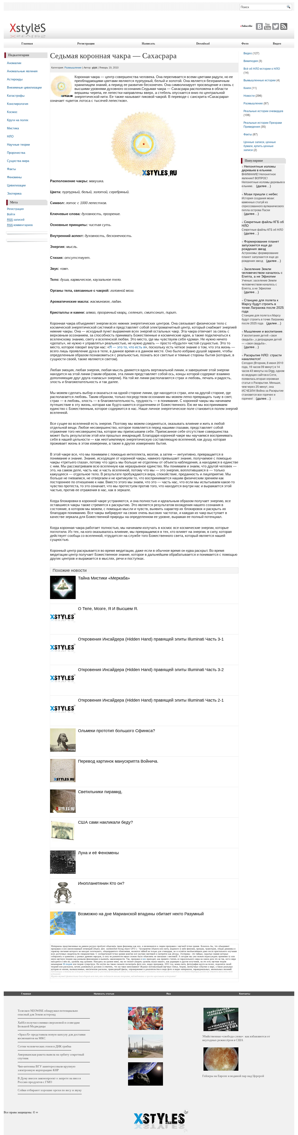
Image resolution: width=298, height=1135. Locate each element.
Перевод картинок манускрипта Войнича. (118, 761)
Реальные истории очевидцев (263, 111)
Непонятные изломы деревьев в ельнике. (259, 168)
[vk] (275, 26)
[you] (267, 26)
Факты (11, 169)
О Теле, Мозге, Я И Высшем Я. (108, 608)
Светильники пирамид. (100, 791)
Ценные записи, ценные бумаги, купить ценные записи (260, 146)
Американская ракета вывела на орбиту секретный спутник (51, 1056)
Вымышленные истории (260, 80)
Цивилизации (16, 185)
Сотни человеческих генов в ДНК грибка (44, 1046)
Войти (11, 214)
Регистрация (86, 43)
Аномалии (14, 63)
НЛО (10, 136)
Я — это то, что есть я (127, 347)
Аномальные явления (22, 71)
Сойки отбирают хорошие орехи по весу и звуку (50, 1090)
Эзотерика (14, 193)
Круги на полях (17, 120)
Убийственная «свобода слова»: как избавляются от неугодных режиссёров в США (236, 1038)
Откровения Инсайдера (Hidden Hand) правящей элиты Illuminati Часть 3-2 (151, 669)
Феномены (14, 177)
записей (15, 219)
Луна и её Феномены (98, 852)
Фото (245, 43)
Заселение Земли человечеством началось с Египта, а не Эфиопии (262, 272)
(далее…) (263, 186)
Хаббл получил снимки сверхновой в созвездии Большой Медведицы (49, 1024)
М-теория (67, 964)
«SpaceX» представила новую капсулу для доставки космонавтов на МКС (51, 1036)
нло (144, 959)
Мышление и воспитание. (263, 331)
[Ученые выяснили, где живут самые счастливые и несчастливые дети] (145, 1018)
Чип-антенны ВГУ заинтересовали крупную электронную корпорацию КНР (46, 1068)
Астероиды (15, 79)
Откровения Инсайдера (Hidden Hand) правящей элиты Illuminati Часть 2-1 (151, 700)
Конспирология (17, 103)
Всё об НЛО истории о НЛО (262, 68)
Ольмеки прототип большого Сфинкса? (116, 730)
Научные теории (18, 144)
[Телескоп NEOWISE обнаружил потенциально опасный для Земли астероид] (145, 1074)
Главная (27, 43)
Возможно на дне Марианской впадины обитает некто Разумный (141, 914)
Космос (12, 112)
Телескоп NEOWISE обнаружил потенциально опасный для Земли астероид (48, 1012)
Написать (148, 43)
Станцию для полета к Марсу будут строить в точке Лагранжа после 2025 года (263, 305)
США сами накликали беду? (105, 822)
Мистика (13, 128)
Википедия (251, 61)
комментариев (20, 225)
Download (203, 43)
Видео (277, 43)
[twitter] (259, 26)
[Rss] (283, 26)
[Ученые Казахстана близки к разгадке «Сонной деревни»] (145, 1046)
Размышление (72, 67)
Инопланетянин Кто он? (101, 883)
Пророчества (16, 152)
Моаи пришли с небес (261, 194)
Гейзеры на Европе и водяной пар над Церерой (233, 1076)
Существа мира (18, 160)
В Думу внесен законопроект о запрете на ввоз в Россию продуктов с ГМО (49, 1080)
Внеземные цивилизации (24, 87)
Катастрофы (15, 95)
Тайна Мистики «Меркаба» (104, 578)
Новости (249, 95)
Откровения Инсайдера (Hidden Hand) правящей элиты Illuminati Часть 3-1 (151, 639)
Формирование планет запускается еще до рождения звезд (260, 245)
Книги (247, 88)
